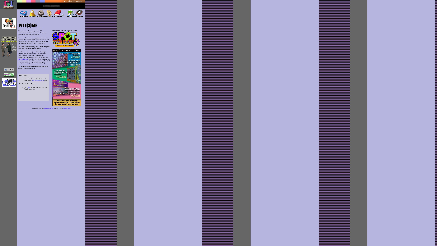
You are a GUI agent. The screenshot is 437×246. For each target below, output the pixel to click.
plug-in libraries (23, 59)
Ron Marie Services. (48, 108)
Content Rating (67, 108)
